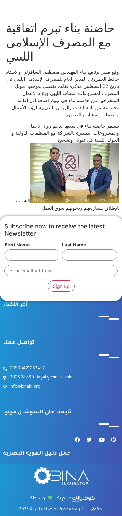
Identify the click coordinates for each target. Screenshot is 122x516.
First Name (17, 245)
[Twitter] (89, 439)
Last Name (74, 245)
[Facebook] (77, 439)
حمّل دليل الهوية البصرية (37, 454)
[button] (57, 8)
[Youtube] (101, 439)
